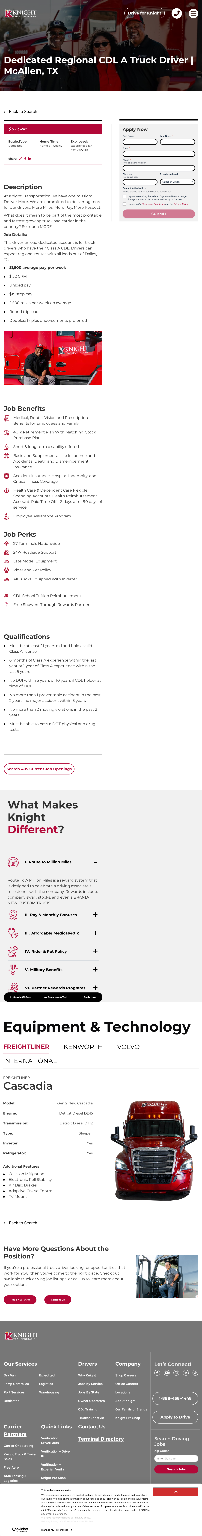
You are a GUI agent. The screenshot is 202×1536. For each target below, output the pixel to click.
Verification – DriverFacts (51, 1440)
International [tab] (30, 1061)
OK (176, 1491)
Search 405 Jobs (22, 997)
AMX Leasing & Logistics (15, 1478)
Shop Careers (125, 1375)
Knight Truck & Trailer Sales (20, 1456)
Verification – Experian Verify (52, 1467)
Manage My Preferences (54, 1529)
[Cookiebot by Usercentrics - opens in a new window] (20, 1529)
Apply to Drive (175, 1417)
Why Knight (87, 1375)
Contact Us (58, 1299)
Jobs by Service (90, 1384)
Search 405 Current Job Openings (39, 769)
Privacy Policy (49, 1521)
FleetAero (11, 1467)
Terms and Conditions (153, 204)
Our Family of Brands (131, 1409)
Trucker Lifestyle (91, 1418)
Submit (158, 214)
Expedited (47, 1375)
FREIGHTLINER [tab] (26, 1046)
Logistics (46, 1384)
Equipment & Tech (57, 997)
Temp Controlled (16, 1384)
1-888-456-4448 (20, 1299)
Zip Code (161, 1450)
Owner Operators (91, 1401)
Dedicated (12, 1401)
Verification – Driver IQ (56, 1454)
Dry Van (10, 1375)
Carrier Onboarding (18, 1446)
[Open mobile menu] (193, 13)
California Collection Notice (76, 1521)
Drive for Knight (144, 13)
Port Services (14, 1392)
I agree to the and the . (158, 204)
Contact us (176, 18)
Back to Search (23, 111)
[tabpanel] (101, 1140)
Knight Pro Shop (127, 1418)
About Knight (125, 1401)
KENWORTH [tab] (83, 1047)
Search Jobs (176, 1469)
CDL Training (88, 1409)
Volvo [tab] (128, 1047)
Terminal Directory (101, 1439)
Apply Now (90, 997)
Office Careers (126, 1384)
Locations (122, 1392)
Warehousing (49, 1392)
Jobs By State (88, 1392)
